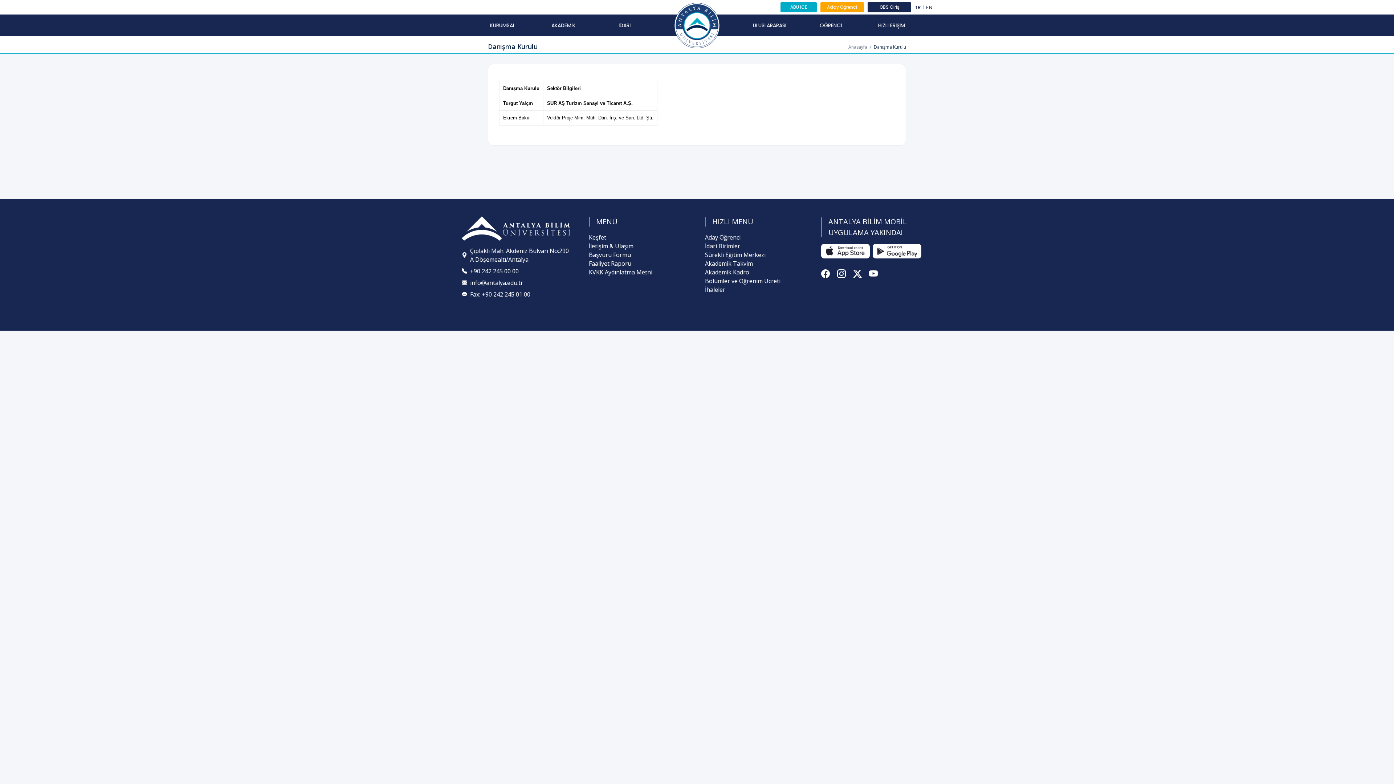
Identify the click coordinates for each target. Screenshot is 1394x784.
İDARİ (625, 25)
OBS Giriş (889, 7)
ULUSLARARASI (769, 25)
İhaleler (715, 290)
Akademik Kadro (727, 272)
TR (918, 7)
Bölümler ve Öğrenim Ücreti (742, 281)
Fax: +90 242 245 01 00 (500, 294)
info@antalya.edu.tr (496, 283)
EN (929, 7)
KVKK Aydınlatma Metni (620, 272)
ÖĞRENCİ (831, 25)
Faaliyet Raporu (610, 264)
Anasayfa (857, 47)
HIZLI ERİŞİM (891, 25)
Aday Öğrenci (842, 7)
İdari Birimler (722, 246)
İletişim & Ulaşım (611, 246)
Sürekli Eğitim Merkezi (735, 255)
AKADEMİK (563, 25)
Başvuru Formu (610, 255)
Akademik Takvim (729, 264)
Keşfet (597, 237)
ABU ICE (798, 7)
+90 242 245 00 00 (494, 271)
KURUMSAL (502, 25)
